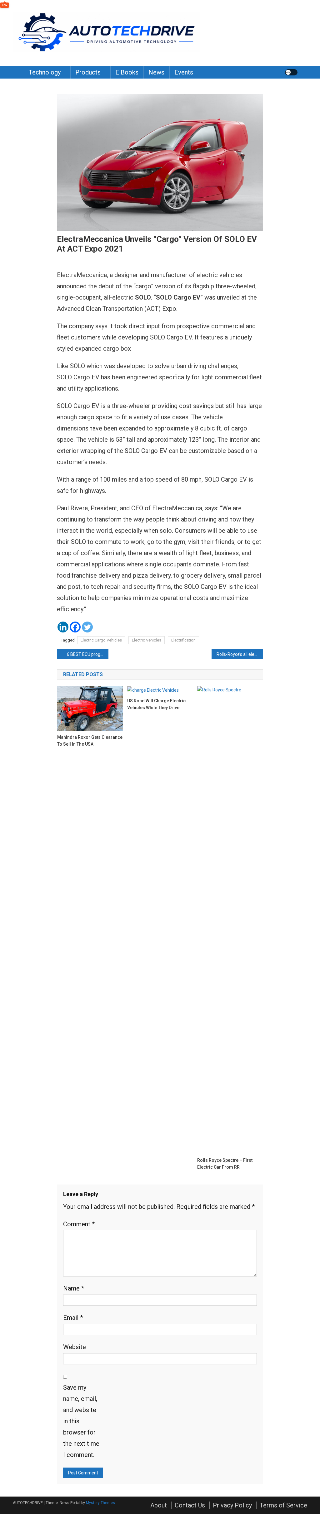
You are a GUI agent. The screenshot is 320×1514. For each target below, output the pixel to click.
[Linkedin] (63, 627)
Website (74, 1347)
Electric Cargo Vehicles (101, 640)
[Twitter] (87, 627)
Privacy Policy (232, 1505)
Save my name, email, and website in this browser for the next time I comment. (81, 1421)
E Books (126, 72)
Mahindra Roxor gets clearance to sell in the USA (89, 741)
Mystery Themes (100, 1503)
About (158, 1505)
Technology (45, 72)
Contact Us (190, 1505)
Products (88, 72)
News (156, 72)
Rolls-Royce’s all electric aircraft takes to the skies (240, 654)
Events (183, 72)
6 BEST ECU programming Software (87, 654)
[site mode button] (291, 72)
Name (73, 1288)
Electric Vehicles (146, 640)
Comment (79, 1224)
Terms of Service (283, 1505)
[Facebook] (75, 627)
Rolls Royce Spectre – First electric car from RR (224, 1164)
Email (73, 1317)
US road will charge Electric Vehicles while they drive (156, 704)
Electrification (183, 640)
